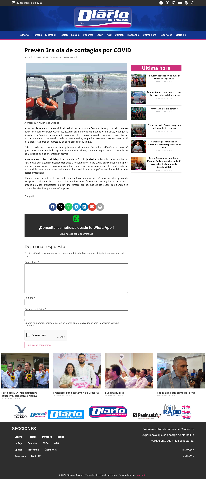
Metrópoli (50, 34)
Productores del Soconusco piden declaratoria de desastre (164, 126)
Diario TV (180, 34)
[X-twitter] (167, 2)
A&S (109, 34)
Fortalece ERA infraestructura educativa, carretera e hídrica (19, 394)
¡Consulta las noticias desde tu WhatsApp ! (76, 227)
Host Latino (141, 475)
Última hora (149, 34)
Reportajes (166, 34)
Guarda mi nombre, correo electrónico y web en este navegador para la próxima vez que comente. (72, 324)
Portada (37, 34)
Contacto (188, 455)
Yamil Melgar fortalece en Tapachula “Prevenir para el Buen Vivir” (164, 144)
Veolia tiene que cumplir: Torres (176, 392)
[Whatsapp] (192, 2)
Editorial (24, 34)
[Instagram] (173, 2)
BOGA (100, 34)
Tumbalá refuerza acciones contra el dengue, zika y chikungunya (164, 93)
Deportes (88, 34)
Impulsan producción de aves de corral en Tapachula (164, 77)
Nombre (30, 298)
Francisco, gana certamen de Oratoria (76, 392)
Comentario (32, 262)
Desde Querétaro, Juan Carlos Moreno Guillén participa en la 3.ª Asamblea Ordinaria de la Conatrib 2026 (164, 162)
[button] (53, 207)
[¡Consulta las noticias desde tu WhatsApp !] (76, 218)
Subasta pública (114, 392)
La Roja (75, 34)
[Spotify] (186, 2)
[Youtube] (180, 2)
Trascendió (133, 34)
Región (64, 34)
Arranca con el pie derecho (164, 108)
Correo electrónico (35, 309)
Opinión (119, 34)
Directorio (188, 450)
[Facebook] (161, 2)
